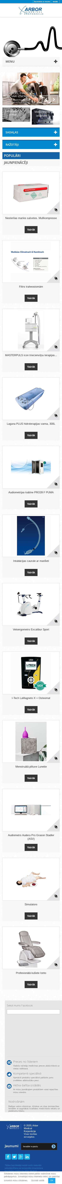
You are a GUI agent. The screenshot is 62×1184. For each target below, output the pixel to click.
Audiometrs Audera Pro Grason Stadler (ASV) (31, 837)
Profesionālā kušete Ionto (31, 973)
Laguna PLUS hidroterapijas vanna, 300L (31, 423)
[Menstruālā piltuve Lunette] (31, 741)
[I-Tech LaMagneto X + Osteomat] (31, 673)
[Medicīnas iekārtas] (46, 116)
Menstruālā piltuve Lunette (31, 766)
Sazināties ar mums (42, 2)
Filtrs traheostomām (31, 286)
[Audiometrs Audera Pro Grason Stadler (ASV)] (31, 810)
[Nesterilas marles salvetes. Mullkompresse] (31, 193)
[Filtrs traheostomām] (31, 261)
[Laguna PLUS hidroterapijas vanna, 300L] (31, 398)
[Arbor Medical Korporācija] (31, 10)
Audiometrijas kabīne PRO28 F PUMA (31, 492)
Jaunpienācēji (16, 162)
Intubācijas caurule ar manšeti (31, 560)
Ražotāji (12, 144)
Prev (46, 99)
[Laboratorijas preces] (16, 114)
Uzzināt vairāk (37, 1180)
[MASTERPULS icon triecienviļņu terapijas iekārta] (31, 330)
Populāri (12, 155)
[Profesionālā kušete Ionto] (31, 948)
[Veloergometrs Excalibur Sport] (31, 604)
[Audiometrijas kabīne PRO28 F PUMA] (31, 467)
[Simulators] (31, 879)
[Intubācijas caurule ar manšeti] (31, 536)
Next (54, 99)
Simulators (31, 904)
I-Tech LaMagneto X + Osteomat (31, 698)
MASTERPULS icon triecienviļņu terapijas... (31, 355)
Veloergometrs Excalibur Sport (31, 629)
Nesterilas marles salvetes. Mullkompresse (31, 218)
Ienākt (55, 2)
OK (51, 1180)
